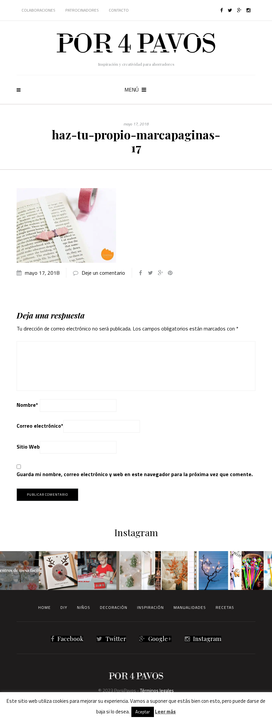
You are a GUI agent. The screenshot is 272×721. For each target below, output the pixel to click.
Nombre (27, 405)
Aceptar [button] (142, 711)
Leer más (165, 711)
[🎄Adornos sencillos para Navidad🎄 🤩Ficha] (135, 570)
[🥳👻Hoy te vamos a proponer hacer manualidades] (213, 570)
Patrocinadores (82, 10)
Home (44, 607)
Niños (83, 607)
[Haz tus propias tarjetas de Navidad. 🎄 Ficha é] (58, 570)
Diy (63, 607)
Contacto (119, 10)
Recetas (225, 607)
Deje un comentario (103, 273)
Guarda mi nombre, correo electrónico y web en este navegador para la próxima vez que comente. (135, 474)
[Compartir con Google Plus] (160, 273)
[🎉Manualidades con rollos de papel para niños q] (97, 570)
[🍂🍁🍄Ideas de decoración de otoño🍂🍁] (174, 570)
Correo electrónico (40, 426)
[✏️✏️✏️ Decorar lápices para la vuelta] (252, 570)
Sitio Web (28, 447)
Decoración (113, 607)
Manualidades (189, 607)
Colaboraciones (38, 10)
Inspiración (150, 607)
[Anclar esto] (170, 273)
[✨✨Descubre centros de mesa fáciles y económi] (19, 570)
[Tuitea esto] (150, 273)
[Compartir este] (140, 273)
